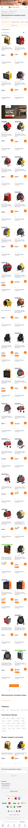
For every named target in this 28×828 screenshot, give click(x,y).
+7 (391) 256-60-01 (5, 785)
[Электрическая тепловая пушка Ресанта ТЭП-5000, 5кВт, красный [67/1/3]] (7, 208)
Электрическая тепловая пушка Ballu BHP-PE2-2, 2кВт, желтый (20, 135)
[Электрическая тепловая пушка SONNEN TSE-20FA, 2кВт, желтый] (21, 349)
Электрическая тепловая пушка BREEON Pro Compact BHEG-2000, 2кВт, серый (6, 664)
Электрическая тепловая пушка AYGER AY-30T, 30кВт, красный (20, 417)
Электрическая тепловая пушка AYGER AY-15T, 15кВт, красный (6, 487)
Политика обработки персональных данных (14, 817)
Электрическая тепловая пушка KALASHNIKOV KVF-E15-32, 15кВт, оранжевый (6, 558)
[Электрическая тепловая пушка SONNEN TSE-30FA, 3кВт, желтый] (7, 349)
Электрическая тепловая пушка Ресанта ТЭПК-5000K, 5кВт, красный (20, 205)
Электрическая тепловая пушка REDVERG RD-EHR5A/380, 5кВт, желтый (20, 523)
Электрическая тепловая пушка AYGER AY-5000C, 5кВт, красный (7, 417)
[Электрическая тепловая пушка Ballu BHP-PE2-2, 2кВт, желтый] (21, 137)
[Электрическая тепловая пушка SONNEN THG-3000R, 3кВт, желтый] (21, 560)
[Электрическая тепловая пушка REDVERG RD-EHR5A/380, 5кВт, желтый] (21, 525)
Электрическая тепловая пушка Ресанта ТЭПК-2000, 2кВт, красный (20, 48)
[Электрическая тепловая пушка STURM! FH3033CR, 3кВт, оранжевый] (21, 313)
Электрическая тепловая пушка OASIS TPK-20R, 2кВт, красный (20, 488)
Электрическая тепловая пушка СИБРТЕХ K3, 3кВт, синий (20, 240)
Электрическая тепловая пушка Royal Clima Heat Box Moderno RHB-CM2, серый (6, 628)
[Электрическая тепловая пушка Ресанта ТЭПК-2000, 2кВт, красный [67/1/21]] (21, 51)
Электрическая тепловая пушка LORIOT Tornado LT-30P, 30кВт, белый (21, 664)
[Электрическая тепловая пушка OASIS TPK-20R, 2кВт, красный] (21, 490)
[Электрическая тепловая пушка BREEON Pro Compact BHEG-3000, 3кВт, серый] (21, 631)
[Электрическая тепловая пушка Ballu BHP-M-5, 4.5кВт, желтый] (7, 51)
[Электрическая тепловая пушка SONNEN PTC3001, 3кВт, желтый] (7, 384)
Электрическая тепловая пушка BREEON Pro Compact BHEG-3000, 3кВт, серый (20, 628)
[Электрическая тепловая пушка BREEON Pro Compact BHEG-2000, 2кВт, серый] (7, 666)
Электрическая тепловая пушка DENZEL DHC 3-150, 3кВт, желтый (6, 240)
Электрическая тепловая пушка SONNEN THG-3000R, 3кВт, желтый (20, 558)
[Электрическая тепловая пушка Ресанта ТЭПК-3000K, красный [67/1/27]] (21, 86)
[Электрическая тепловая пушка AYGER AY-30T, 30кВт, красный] (21, 419)
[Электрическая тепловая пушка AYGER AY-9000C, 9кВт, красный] (21, 384)
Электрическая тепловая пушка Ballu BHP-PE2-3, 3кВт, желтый (20, 170)
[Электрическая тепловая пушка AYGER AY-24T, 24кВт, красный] (7, 454)
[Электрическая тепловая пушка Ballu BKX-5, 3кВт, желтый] (7, 86)
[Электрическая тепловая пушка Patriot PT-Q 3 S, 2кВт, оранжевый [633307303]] (21, 595)
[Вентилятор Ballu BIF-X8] (7, 313)
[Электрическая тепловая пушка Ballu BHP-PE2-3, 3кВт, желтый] (21, 172)
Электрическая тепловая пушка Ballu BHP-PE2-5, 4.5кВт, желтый (21, 754)
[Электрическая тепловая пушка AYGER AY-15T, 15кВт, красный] (7, 490)
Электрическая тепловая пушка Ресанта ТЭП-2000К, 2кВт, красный (6, 135)
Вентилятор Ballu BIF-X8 (6, 310)
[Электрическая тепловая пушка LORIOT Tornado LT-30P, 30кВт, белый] (21, 666)
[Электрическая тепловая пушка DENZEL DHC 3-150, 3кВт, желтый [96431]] (7, 243)
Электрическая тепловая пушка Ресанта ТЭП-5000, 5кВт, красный (6, 205)
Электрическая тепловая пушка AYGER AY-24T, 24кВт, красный (6, 452)
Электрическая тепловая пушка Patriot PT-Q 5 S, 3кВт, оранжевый (7, 593)
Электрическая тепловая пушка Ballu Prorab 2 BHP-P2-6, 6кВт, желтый (20, 276)
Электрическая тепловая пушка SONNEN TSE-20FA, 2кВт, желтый (20, 346)
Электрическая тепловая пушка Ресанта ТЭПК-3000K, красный (20, 84)
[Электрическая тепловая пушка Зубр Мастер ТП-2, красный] (7, 278)
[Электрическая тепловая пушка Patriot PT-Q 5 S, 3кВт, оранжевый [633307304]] (7, 595)
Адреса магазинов (5, 787)
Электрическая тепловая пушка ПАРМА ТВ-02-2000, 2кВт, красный (6, 170)
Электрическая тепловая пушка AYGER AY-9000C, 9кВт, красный (20, 381)
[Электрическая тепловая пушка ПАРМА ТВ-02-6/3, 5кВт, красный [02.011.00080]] (7, 525)
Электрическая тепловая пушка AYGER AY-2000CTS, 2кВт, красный (20, 452)
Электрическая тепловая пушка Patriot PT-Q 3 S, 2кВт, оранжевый (20, 593)
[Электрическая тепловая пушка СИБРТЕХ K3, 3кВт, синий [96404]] (21, 243)
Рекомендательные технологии (14, 818)
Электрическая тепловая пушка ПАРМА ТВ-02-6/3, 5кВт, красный (6, 523)
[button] (3, 825)
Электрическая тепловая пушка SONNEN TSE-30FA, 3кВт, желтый (6, 346)
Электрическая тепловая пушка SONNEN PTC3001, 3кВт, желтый (6, 381)
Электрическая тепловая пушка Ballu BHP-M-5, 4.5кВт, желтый (7, 48)
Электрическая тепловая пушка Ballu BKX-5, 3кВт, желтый (6, 84)
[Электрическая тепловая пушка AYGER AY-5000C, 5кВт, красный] (7, 419)
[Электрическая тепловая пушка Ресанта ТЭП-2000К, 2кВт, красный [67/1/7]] (7, 137)
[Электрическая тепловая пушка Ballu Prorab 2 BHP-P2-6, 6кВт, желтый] (21, 278)
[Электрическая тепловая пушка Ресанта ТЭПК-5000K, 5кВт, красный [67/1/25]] (21, 208)
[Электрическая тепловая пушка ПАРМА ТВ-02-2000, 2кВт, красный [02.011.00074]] (7, 172)
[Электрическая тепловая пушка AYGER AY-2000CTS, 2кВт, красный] (21, 454)
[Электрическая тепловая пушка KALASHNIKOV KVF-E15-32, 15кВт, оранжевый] (7, 560)
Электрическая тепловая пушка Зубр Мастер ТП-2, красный (6, 276)
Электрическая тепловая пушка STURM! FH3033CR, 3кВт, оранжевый (20, 311)
